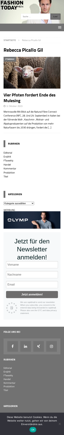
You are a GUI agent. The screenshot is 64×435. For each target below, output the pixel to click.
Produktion (9, 172)
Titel (6, 176)
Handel (7, 164)
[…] (49, 127)
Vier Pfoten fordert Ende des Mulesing (29, 98)
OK (33, 429)
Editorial (8, 152)
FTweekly (8, 160)
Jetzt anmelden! (32, 294)
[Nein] (59, 424)
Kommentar (10, 168)
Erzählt (7, 156)
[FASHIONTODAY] (32, 21)
